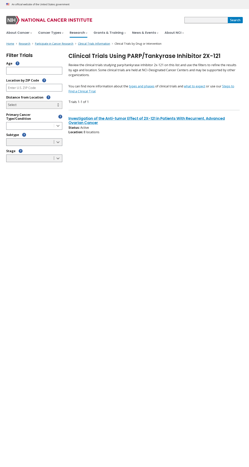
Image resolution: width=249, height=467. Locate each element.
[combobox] (206, 20)
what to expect (194, 86)
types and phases (141, 86)
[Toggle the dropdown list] (58, 126)
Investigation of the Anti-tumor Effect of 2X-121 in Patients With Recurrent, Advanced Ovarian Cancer (146, 120)
